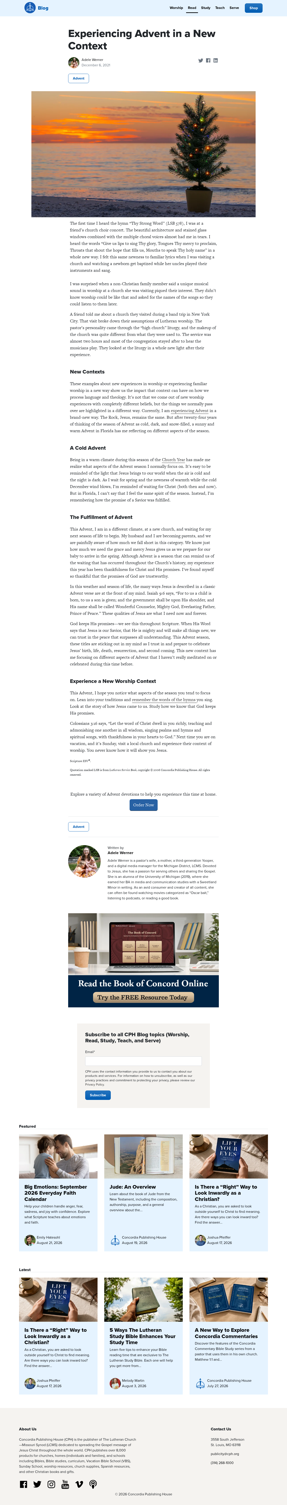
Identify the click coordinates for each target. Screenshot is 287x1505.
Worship (176, 7)
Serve (234, 7)
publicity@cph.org (225, 1453)
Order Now (143, 805)
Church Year (173, 460)
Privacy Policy (94, 1084)
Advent (78, 78)
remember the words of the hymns (164, 700)
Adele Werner (92, 59)
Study (205, 7)
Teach (220, 7)
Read (192, 7)
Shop (254, 8)
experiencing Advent (190, 411)
